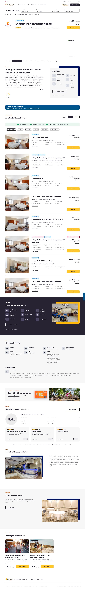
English (8, 1)
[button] (84, 296)
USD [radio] (71, 116)
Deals (28, 4)
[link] (14, 397)
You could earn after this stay (58, 124)
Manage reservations (66, 1)
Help (79, 1)
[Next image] (75, 313)
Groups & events (35, 4)
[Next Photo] (27, 162)
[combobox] (21, 4)
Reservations (25, 579)
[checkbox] (11, 129)
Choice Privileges (35, 579)
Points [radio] (76, 116)
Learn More (69, 444)
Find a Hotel (17, 579)
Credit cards (43, 4)
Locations (74, 1)
